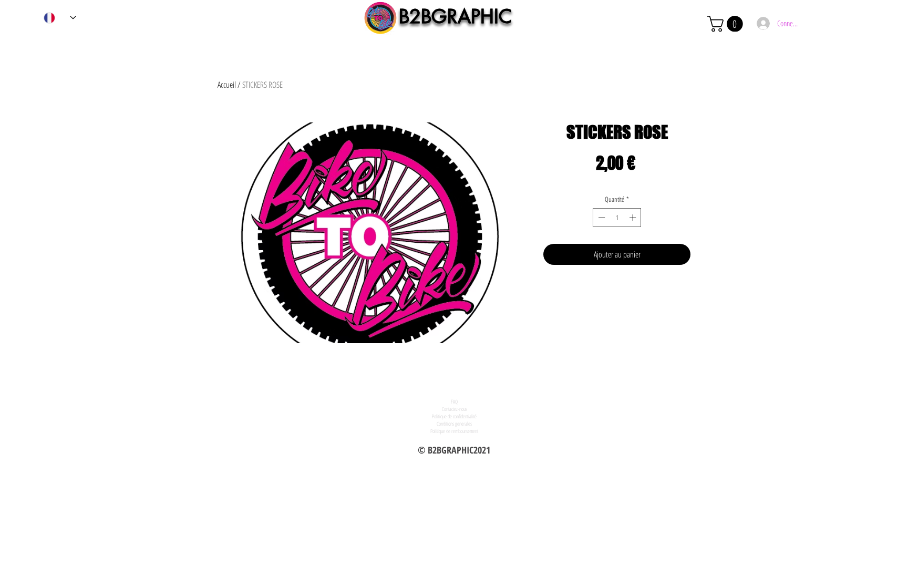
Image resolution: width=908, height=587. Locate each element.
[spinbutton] (617, 217)
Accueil (227, 84)
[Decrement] (600, 217)
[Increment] (633, 217)
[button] (727, 24)
